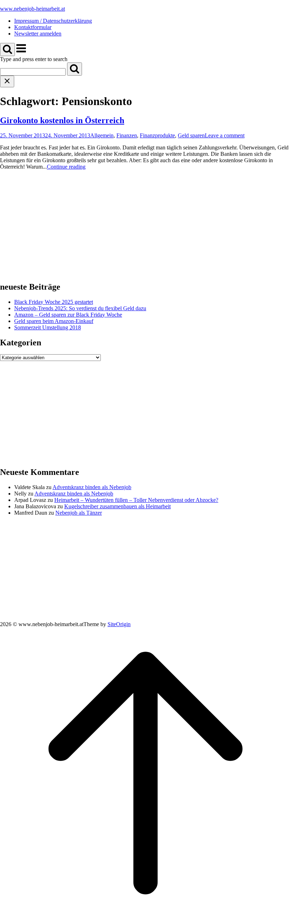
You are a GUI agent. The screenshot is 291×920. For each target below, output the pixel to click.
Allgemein (102, 135)
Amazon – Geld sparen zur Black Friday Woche (68, 315)
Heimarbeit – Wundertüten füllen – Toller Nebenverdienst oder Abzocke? (136, 500)
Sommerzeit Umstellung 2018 (47, 327)
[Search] (74, 69)
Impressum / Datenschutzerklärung (53, 21)
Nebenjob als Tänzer (78, 513)
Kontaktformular (32, 27)
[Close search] (7, 81)
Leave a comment (225, 135)
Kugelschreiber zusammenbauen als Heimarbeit (117, 506)
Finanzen (126, 135)
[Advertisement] (145, 225)
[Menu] (21, 52)
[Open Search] (7, 49)
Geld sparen (191, 135)
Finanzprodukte (157, 135)
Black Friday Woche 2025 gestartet (53, 302)
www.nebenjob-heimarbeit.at (32, 9)
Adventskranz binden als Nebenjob (92, 487)
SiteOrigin (119, 624)
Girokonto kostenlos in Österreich (62, 120)
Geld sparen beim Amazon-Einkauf (53, 321)
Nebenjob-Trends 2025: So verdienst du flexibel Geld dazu (80, 308)
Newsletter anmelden (37, 34)
